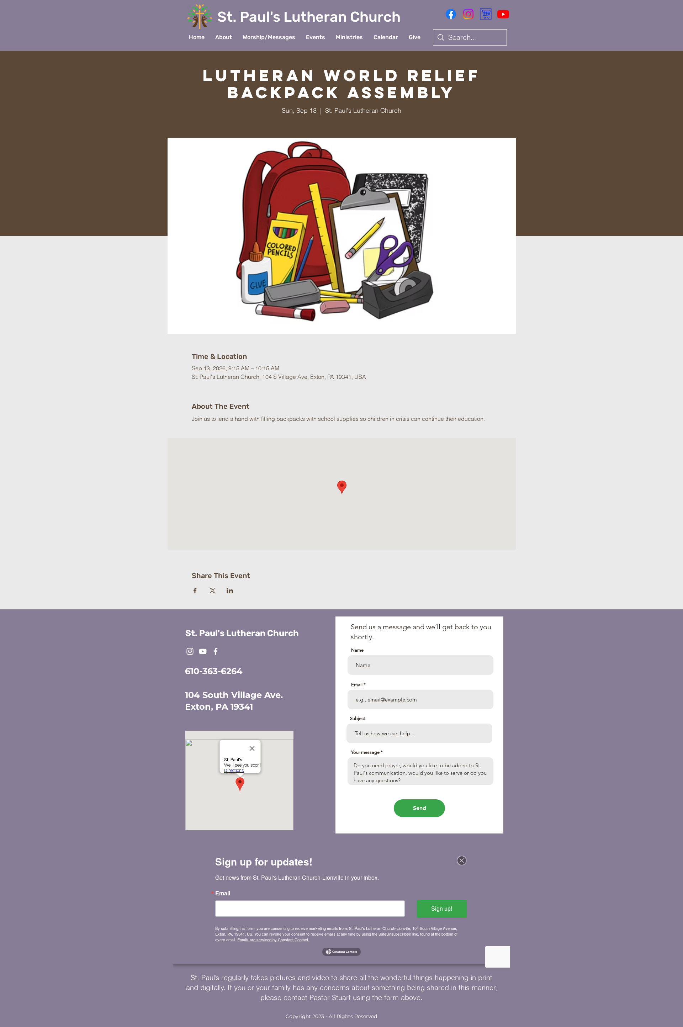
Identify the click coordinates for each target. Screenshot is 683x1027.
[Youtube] (503, 14)
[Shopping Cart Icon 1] (486, 14)
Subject (357, 718)
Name (357, 650)
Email (356, 684)
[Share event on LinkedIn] (230, 590)
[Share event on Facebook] (195, 590)
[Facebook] (451, 14)
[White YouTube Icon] (202, 651)
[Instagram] (468, 14)
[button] (223, 37)
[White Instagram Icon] (190, 651)
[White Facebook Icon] (215, 651)
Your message (365, 752)
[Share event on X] (212, 590)
